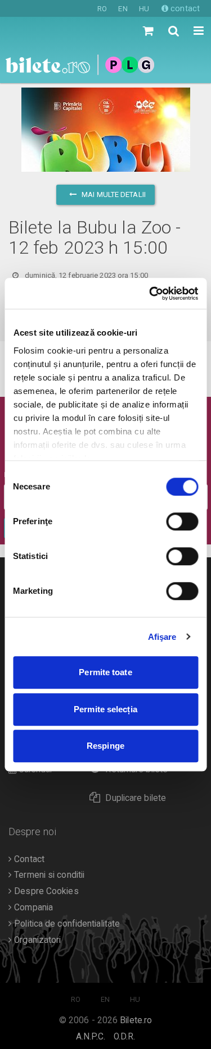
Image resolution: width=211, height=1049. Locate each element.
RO (102, 8)
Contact (28, 859)
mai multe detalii (113, 194)
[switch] (182, 521)
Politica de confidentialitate (66, 924)
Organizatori (36, 940)
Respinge (105, 745)
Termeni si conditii (48, 875)
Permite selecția (105, 709)
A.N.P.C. (91, 1037)
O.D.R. (125, 1037)
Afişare (162, 637)
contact (184, 8)
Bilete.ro (136, 1020)
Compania (32, 908)
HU (144, 8)
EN (122, 8)
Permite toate (105, 672)
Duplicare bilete (135, 798)
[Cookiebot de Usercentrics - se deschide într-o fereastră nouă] (150, 293)
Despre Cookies (45, 891)
